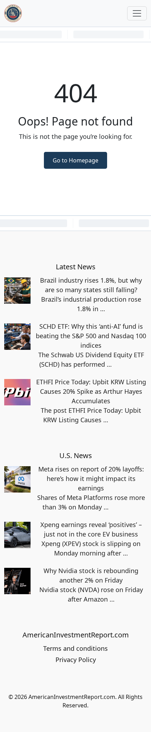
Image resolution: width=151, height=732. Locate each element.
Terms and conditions (75, 648)
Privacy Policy (75, 659)
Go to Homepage (75, 160)
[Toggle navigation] (137, 13)
